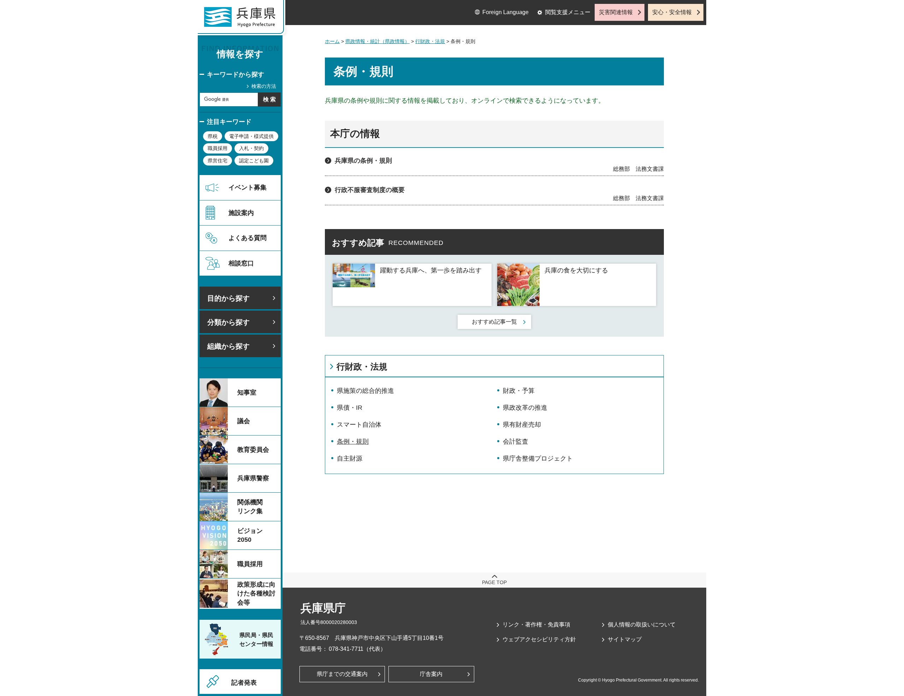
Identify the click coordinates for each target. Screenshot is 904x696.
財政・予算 (519, 390)
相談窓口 (241, 263)
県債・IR (349, 407)
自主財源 (349, 458)
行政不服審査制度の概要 (370, 189)
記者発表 (244, 682)
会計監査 (515, 441)
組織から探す (228, 346)
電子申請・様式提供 (251, 136)
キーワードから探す (235, 74)
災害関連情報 (616, 12)
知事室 (246, 392)
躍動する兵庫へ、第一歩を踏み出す (431, 270)
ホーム (332, 41)
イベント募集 (247, 187)
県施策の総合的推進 (365, 390)
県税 (213, 136)
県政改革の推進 (525, 407)
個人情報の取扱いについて (642, 625)
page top (494, 582)
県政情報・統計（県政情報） (377, 41)
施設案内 (241, 212)
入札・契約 (251, 148)
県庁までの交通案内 (342, 674)
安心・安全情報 (672, 12)
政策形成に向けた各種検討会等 (256, 593)
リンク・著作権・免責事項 (536, 625)
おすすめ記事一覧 (494, 322)
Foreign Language (505, 12)
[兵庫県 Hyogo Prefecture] (243, 19)
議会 (243, 421)
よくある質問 (247, 237)
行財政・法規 (430, 41)
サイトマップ (625, 639)
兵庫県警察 (253, 478)
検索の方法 (263, 86)
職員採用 (217, 148)
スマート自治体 (359, 424)
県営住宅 (217, 160)
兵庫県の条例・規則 (363, 160)
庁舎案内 (431, 674)
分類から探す (228, 322)
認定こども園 (254, 160)
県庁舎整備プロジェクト (538, 458)
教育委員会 (253, 449)
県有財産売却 (522, 424)
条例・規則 (353, 441)
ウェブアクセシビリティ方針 (539, 639)
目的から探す (228, 298)
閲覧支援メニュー (567, 12)
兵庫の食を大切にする (576, 270)
